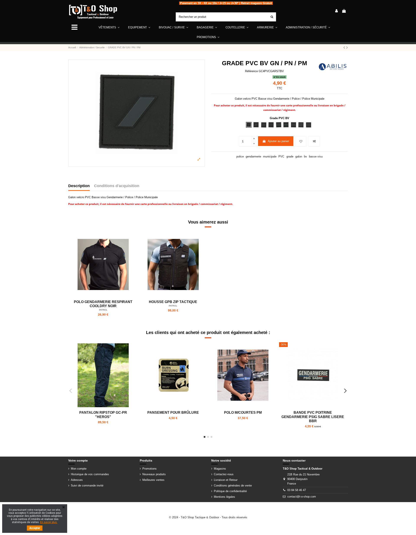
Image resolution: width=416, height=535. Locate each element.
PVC (281, 156)
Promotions (149, 468)
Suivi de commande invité (87, 485)
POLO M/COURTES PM (243, 412)
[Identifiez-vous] (336, 11)
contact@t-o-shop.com (301, 496)
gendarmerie (253, 156)
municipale (269, 156)
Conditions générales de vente (233, 485)
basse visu (316, 156)
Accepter (34, 528)
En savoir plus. (48, 522)
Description (79, 186)
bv (305, 156)
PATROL (103, 310)
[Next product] (347, 47)
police (240, 156)
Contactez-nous (224, 474)
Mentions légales (224, 496)
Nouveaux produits (154, 474)
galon (298, 156)
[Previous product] (344, 47)
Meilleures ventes (153, 480)
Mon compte (78, 468)
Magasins (220, 468)
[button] (139, 27)
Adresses (77, 480)
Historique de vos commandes (90, 474)
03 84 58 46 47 (296, 490)
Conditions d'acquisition (116, 186)
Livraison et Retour (225, 480)
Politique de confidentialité (230, 491)
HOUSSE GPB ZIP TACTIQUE (173, 302)
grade (289, 156)
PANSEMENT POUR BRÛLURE (173, 412)
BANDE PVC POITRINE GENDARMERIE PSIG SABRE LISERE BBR (312, 417)
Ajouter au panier (278, 141)
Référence (251, 71)
